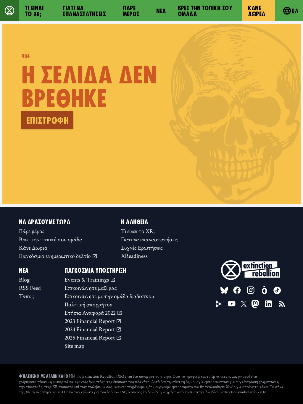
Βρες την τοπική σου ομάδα (205, 11)
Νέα (161, 11)
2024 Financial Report (90, 329)
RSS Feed (30, 288)
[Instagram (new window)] (250, 290)
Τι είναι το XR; (34, 11)
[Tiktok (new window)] (277, 290)
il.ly (263, 392)
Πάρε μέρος (131, 11)
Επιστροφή (47, 119)
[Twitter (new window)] (243, 304)
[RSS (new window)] (282, 304)
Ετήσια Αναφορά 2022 (91, 312)
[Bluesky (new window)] (224, 290)
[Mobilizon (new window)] (264, 290)
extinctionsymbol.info (239, 392)
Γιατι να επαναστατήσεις (84, 11)
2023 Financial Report (90, 321)
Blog (24, 279)
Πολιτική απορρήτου (88, 304)
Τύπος (26, 296)
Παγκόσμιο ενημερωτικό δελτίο (55, 256)
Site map (74, 346)
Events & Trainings (87, 279)
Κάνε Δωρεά (256, 11)
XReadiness (134, 256)
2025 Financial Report (90, 337)
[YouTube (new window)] (231, 304)
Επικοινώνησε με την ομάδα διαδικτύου (109, 296)
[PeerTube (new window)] (218, 304)
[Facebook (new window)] (237, 290)
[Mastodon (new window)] (255, 304)
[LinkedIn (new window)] (268, 304)
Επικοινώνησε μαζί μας (91, 288)
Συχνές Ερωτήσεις (142, 247)
